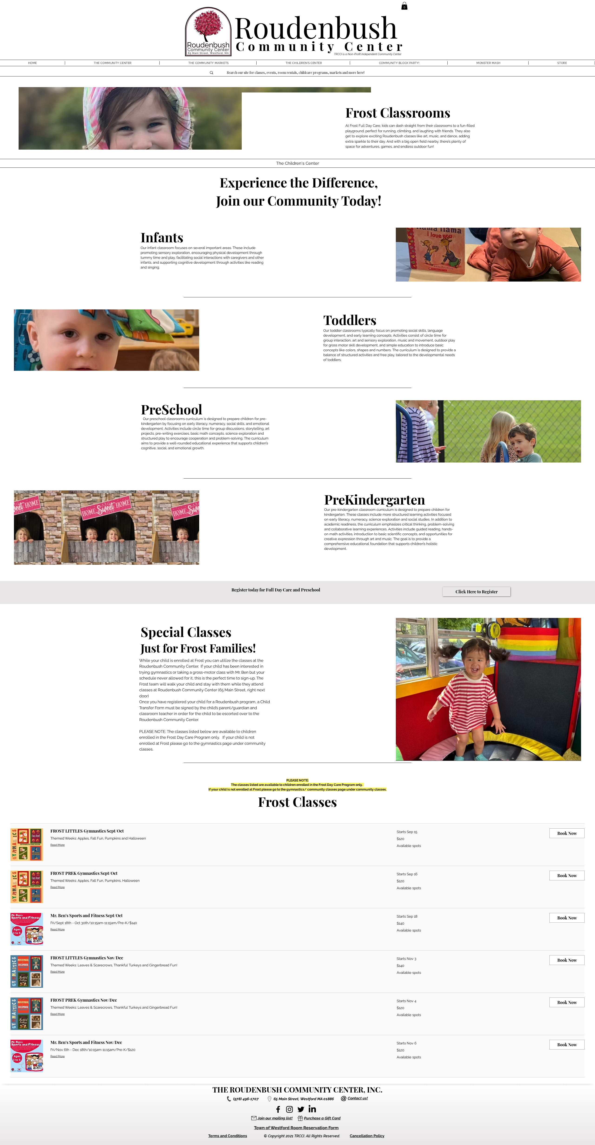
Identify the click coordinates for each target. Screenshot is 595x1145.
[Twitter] (300, 1109)
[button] (404, 6)
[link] (218, 831)
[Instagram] (289, 1109)
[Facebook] (278, 1109)
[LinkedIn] (312, 1109)
